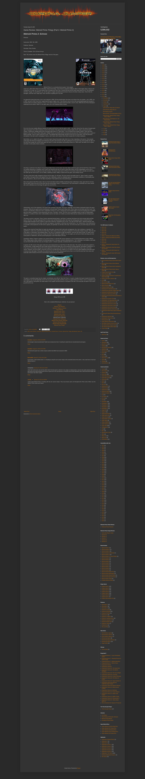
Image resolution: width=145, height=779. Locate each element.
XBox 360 (104, 435)
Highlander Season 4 (107, 749)
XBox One (104, 437)
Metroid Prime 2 (48, 331)
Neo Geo (104, 384)
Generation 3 (105, 608)
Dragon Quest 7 (105, 596)
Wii (81, 331)
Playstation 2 (105, 403)
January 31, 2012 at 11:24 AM (40, 367)
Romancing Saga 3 (106, 641)
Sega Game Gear (106, 415)
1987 (103, 455)
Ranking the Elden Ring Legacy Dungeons (111, 310)
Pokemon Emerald (106, 611)
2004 (28, 331)
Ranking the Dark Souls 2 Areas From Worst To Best (114, 142)
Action (103, 340)
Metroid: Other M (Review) (59, 322)
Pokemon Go (105, 614)
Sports (103, 359)
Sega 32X (104, 410)
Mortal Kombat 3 (105, 559)
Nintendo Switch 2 (106, 393)
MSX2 (103, 381)
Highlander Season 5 (107, 751)
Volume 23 (104, 536)
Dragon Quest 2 (105, 588)
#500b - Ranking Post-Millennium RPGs (111, 237)
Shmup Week (105, 649)
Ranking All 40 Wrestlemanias (112, 150)
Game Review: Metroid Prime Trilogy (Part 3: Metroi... (111, 116)
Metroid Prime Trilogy (67, 331)
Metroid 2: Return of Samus (59, 308)
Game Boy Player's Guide (107, 533)
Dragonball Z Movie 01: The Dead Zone (111, 668)
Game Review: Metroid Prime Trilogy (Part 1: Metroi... (111, 125)
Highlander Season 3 (107, 748)
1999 (103, 476)
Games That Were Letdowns (108, 278)
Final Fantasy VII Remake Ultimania (110, 716)
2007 (103, 489)
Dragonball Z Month (106, 664)
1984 (103, 450)
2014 (103, 88)
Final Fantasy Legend (107, 633)
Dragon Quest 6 (105, 595)
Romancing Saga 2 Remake (108, 639)
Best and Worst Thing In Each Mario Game (111, 260)
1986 (103, 454)
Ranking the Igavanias (107, 316)
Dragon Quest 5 (105, 593)
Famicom (104, 372)
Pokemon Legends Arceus (108, 618)
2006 (103, 488)
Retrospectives (105, 319)
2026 (103, 65)
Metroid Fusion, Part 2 (59, 312)
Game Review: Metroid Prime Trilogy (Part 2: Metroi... (111, 122)
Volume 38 (104, 539)
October (105, 102)
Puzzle (103, 352)
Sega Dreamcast (105, 413)
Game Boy (104, 374)
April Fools (104, 334)
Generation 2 (105, 606)
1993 (103, 466)
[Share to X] (46, 329)
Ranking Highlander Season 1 (109, 755)
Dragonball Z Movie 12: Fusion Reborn (110, 691)
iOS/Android (104, 439)
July (104, 128)
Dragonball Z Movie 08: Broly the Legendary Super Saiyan (109, 683)
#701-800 (104, 242)
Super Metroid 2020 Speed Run (109, 733)
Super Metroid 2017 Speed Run (109, 728)
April (104, 134)
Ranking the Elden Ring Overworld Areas (111, 313)
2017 (103, 82)
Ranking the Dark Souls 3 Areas (109, 305)
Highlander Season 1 (107, 744)
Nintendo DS (105, 389)
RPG (103, 354)
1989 (103, 459)
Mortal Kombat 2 (105, 558)
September (105, 104)
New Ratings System (107, 111)
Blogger (78, 768)
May (104, 132)
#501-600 (104, 239)
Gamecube (39, 331)
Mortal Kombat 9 (105, 570)
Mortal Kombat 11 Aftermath (108, 552)
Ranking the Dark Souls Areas (108, 307)
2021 (103, 74)
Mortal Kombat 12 (106, 554)
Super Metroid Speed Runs (108, 321)
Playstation (104, 401)
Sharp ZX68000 (105, 422)
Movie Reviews (105, 285)
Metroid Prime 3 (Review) (59, 319)
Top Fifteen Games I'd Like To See (109, 323)
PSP (103, 399)
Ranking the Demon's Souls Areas (109, 308)
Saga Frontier (105, 643)
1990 (103, 460)
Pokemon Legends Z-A (107, 620)
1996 (103, 471)
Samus (78, 331)
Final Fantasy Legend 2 (107, 634)
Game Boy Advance (106, 375)
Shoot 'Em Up (105, 357)
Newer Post (26, 411)
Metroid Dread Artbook (107, 718)
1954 (103, 447)
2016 (103, 84)
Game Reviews (33, 331)
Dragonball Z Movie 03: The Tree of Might (111, 672)
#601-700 (104, 241)
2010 (103, 96)
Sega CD (104, 411)
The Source (104, 756)
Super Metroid (59, 309)
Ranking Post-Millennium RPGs (109, 292)
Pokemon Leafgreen (106, 616)
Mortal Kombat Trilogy (107, 578)
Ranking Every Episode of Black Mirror (110, 290)
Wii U (103, 430)
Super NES (104, 425)
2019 (103, 78)
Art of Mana (104, 715)
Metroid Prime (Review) (59, 315)
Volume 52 (104, 541)
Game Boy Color (105, 377)
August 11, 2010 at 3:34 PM (39, 339)
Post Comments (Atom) (35, 414)
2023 (103, 71)
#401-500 (104, 234)
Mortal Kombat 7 (105, 566)
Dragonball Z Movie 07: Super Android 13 (111, 680)
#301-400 (104, 232)
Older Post (92, 411)
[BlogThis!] (44, 329)
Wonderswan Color (106, 432)
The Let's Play (105, 626)
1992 (103, 464)
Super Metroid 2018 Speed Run (109, 729)
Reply (29, 344)
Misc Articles (104, 282)
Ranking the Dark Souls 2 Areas (109, 303)
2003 (103, 483)
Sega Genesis (105, 417)
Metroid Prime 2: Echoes (57, 331)
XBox (103, 434)
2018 (103, 80)
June (104, 130)
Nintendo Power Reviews (107, 526)
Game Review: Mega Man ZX (109, 109)
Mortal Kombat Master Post (108, 283)
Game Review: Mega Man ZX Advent (111, 107)
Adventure (104, 342)
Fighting (103, 345)
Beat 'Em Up (104, 344)
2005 (103, 486)
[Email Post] (40, 329)
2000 (103, 478)
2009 (103, 493)
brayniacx (30, 339)
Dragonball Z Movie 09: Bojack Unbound (111, 685)
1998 (103, 474)
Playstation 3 (105, 405)
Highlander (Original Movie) (108, 739)
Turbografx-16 (105, 427)
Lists (103, 280)
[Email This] (42, 329)
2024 (103, 68)
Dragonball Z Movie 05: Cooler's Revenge (111, 676)
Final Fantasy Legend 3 (107, 636)
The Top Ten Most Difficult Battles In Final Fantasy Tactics (114, 184)
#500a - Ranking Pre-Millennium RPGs (111, 235)
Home (59, 411)
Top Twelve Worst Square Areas (109, 325)
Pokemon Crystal (106, 609)
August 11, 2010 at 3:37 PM (39, 348)
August (105, 106)
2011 (103, 94)
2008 (103, 491)
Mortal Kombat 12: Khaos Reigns (109, 556)
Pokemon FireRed (106, 613)
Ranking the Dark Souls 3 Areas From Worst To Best (114, 175)
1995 (103, 469)
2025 (103, 67)
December (105, 98)
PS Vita (103, 398)
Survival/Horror (105, 363)
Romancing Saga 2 (106, 638)
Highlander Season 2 (107, 746)
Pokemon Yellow (105, 623)
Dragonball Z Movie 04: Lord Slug (109, 674)
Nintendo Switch (105, 391)
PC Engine (104, 396)
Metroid (59, 305)
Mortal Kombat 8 (105, 568)
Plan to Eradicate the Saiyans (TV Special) (111, 702)
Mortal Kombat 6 (105, 564)
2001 (103, 479)
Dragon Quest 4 (105, 591)
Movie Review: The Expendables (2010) (112, 113)
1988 (103, 457)
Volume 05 (104, 534)
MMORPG (104, 349)
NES (103, 382)
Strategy (104, 361)
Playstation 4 (105, 406)
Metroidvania (74, 331)
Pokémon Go (105, 625)
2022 (103, 72)
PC (102, 394)
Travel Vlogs (104, 328)
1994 (103, 467)
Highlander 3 (105, 742)
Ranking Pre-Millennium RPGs (109, 293)
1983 (103, 448)
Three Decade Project (107, 709)
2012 (103, 92)
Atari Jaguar (104, 370)
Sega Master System (106, 418)
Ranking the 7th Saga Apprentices (109, 300)
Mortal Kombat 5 (105, 563)
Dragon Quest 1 (105, 586)
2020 (103, 76)
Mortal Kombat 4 (105, 561)
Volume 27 (104, 538)
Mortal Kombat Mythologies (108, 573)
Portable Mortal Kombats (107, 580)
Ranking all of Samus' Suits (108, 298)
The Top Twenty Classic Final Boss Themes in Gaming (114, 200)
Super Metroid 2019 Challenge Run (110, 731)
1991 (103, 462)
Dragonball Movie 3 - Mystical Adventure (111, 661)
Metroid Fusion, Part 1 (59, 311)
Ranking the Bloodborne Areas (109, 302)
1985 (103, 452)
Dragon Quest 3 (105, 589)
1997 (103, 472)
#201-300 (104, 230)
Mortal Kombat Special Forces (108, 576)
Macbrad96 (30, 357)
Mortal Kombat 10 (106, 549)
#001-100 (104, 227)
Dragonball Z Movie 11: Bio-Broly (109, 690)
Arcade (103, 369)
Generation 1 (105, 604)
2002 (103, 481)
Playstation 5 (105, 408)
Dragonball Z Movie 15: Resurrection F (110, 698)
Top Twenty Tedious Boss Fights (109, 326)
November (105, 100)
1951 (103, 445)
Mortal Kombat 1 (105, 547)
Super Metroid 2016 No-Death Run (110, 726)
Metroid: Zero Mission (59, 306)
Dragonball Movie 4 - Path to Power (110, 663)
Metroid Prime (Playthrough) (59, 323)
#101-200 (104, 229)
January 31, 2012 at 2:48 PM (40, 379)
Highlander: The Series (107, 753)
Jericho (29, 379)
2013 (103, 90)
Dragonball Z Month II (107, 666)
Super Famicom (105, 423)
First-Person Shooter (106, 347)
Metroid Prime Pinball (59, 325)
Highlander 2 (105, 741)
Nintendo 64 (104, 387)
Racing (103, 356)
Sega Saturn (104, 420)
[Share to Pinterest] (49, 329)
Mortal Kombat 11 (106, 551)
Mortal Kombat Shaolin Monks (108, 575)
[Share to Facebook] (47, 329)
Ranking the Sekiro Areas (107, 318)
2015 (103, 86)
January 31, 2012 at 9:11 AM (39, 357)
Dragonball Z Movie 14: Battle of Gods (110, 696)
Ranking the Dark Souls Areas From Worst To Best (114, 167)
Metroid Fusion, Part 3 (59, 314)
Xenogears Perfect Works (107, 720)
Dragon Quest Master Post (108, 272)
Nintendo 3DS (105, 386)
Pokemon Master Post (107, 287)
